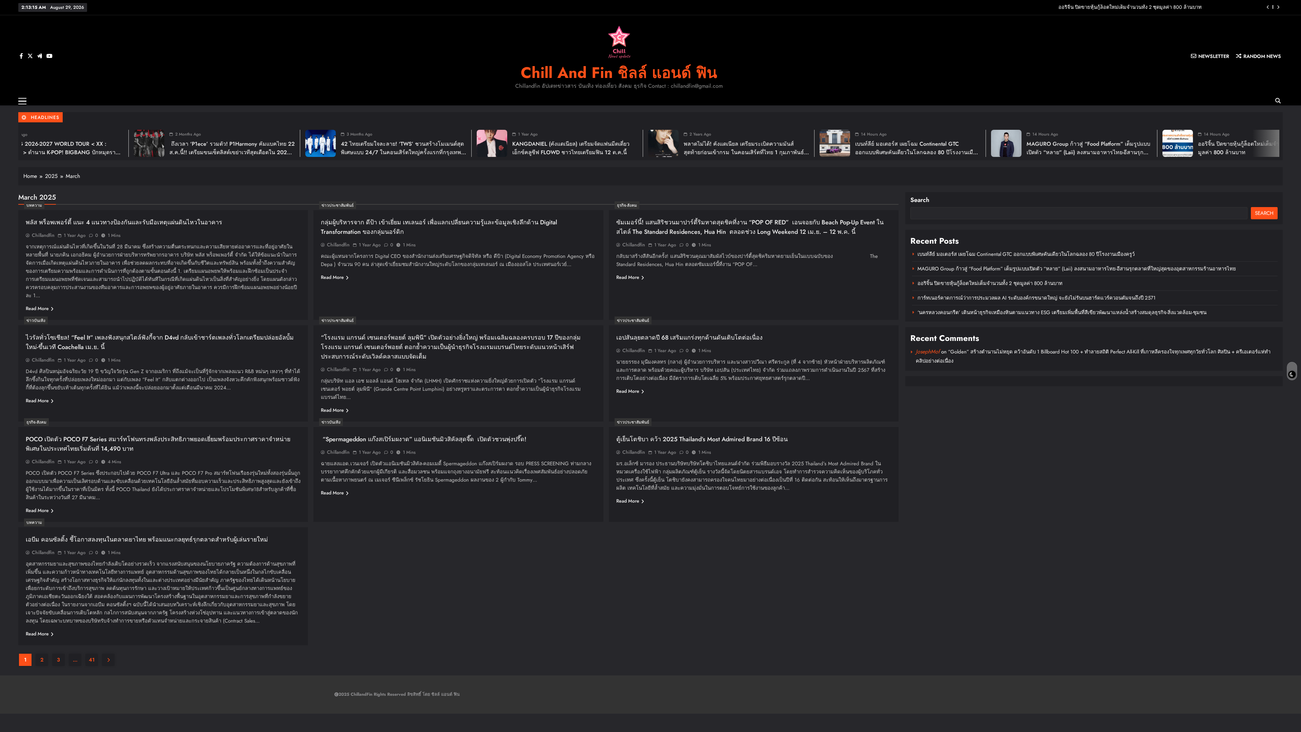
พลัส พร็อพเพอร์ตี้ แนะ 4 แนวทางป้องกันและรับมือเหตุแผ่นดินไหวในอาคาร (124, 222)
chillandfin (43, 235)
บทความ (34, 205)
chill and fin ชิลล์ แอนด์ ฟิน (619, 73)
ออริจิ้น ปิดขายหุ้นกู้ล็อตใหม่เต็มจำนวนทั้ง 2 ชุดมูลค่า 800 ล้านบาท (989, 283)
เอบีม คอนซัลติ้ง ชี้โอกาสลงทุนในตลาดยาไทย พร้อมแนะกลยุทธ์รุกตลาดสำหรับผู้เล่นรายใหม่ (147, 539)
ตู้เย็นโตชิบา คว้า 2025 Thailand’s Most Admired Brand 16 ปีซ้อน (702, 439)
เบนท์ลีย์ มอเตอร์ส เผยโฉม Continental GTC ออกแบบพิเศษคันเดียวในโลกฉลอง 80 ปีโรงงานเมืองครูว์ (724, 152)
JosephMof (928, 351)
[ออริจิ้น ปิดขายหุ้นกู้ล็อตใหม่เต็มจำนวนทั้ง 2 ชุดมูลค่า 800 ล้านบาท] (985, 143)
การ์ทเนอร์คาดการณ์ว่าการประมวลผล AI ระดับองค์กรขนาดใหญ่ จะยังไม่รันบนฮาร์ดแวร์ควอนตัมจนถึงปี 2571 (1084, 7)
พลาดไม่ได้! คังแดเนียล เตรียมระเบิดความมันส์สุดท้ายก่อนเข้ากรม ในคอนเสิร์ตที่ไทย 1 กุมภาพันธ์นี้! (551, 152)
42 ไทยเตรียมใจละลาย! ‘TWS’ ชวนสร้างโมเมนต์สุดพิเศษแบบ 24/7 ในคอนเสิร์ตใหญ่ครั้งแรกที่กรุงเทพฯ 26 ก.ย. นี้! (209, 152)
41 (92, 660)
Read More (37, 308)
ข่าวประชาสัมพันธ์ (338, 205)
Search (919, 200)
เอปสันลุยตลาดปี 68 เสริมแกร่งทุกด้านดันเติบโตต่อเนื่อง (689, 337)
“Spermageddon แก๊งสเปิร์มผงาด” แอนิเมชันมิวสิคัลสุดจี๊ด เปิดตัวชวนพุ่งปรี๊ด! (424, 439)
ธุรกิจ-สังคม (627, 205)
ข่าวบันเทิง (35, 321)
